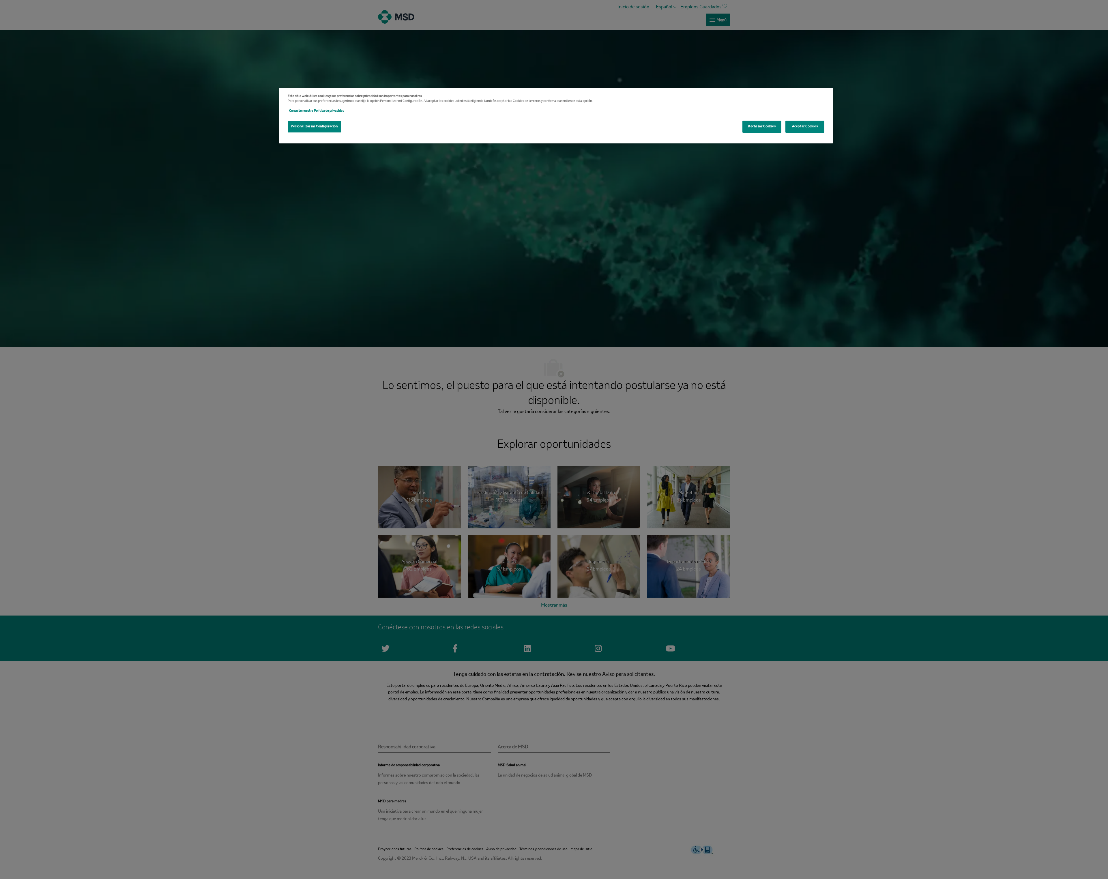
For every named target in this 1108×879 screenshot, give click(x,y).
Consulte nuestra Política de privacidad (316, 111)
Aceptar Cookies (805, 126)
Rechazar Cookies (762, 126)
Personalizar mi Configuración (314, 126)
